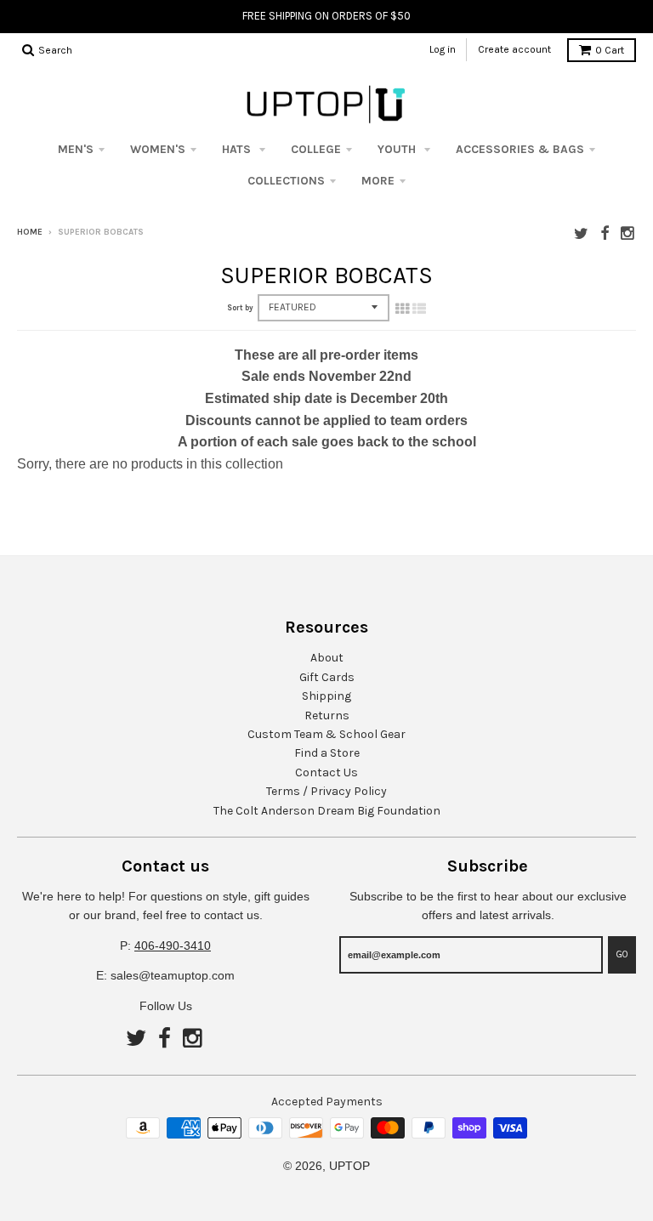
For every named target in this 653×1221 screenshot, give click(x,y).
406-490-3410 (172, 945)
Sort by (240, 308)
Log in (442, 49)
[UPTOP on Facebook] (604, 233)
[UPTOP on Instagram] (628, 233)
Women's (157, 149)
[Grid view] (402, 309)
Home (30, 232)
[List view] (419, 309)
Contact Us (326, 772)
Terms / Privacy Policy (326, 791)
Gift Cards (327, 677)
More (378, 180)
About (327, 657)
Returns (326, 715)
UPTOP (349, 1166)
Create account (514, 49)
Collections (286, 180)
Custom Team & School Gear (326, 734)
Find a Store (327, 753)
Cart (609, 50)
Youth (398, 149)
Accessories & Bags (520, 149)
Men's (76, 149)
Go (621, 954)
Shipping (326, 696)
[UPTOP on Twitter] (581, 233)
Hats (238, 149)
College (316, 149)
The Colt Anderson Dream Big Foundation (326, 811)
